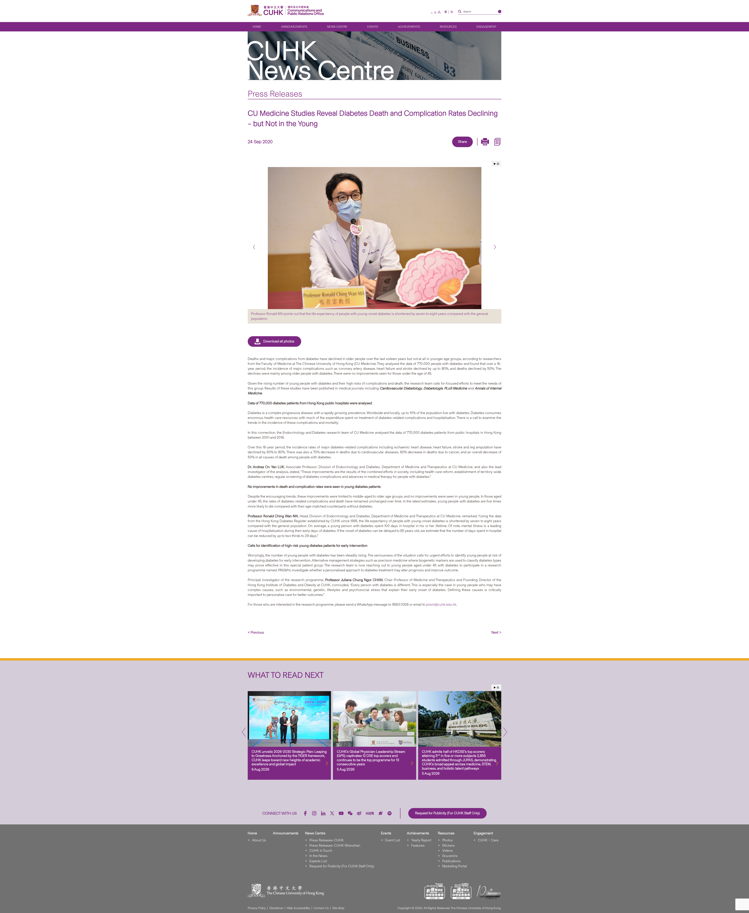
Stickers (448, 845)
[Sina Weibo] (467, 147)
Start (495, 164)
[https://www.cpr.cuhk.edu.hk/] (305, 10)
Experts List (318, 861)
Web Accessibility (298, 908)
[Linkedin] (440, 147)
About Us (259, 840)
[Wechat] (350, 813)
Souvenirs (450, 856)
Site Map (338, 908)
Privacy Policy (257, 908)
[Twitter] (449, 147)
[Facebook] (431, 147)
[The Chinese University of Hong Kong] (266, 10)
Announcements (294, 26)
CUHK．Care (488, 840)
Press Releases (275, 94)
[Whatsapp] (476, 147)
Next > (496, 632)
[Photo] (374, 238)
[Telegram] (458, 147)
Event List (392, 840)
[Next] (495, 247)
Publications (451, 861)
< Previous (256, 632)
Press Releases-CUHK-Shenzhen (334, 845)
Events (372, 26)
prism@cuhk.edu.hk (441, 604)
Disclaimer (276, 908)
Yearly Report (421, 840)
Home (257, 26)
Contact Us (321, 908)
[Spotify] (389, 813)
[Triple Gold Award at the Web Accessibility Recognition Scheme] (435, 891)
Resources (448, 26)
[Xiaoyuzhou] (380, 813)
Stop (498, 164)
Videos (447, 850)
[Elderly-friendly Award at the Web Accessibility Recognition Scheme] (461, 891)
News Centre (337, 26)
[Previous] (254, 247)
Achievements (409, 26)
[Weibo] (359, 813)
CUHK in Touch (320, 850)
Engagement (486, 26)
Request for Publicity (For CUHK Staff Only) (341, 866)
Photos (447, 840)
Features (418, 845)
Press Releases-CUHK (326, 840)
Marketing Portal (454, 866)
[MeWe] (485, 147)
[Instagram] (314, 813)
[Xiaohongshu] (370, 813)
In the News (318, 856)
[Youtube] (341, 813)
